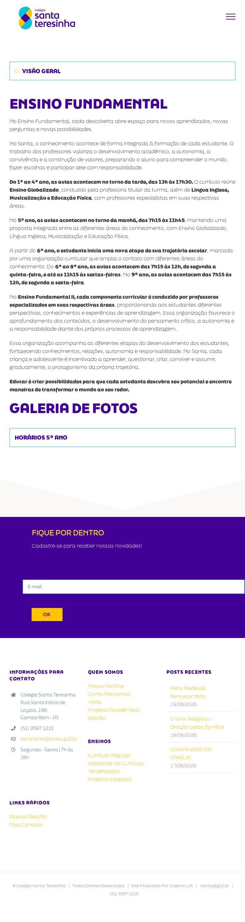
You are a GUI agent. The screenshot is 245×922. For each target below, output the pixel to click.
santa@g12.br (215, 885)
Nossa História (106, 685)
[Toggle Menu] (231, 16)
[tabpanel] (122, 256)
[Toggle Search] (215, 16)
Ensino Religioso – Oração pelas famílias (197, 722)
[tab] (122, 71)
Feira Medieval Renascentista (188, 692)
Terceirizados (104, 771)
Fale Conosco (26, 824)
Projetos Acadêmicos (114, 709)
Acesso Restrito (28, 816)
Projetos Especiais (110, 779)
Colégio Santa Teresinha (41, 885)
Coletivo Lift (181, 885)
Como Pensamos (109, 693)
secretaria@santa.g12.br (49, 739)
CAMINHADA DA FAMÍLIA (191, 753)
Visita (94, 701)
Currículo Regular (109, 755)
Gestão (97, 717)
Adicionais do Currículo (116, 763)
